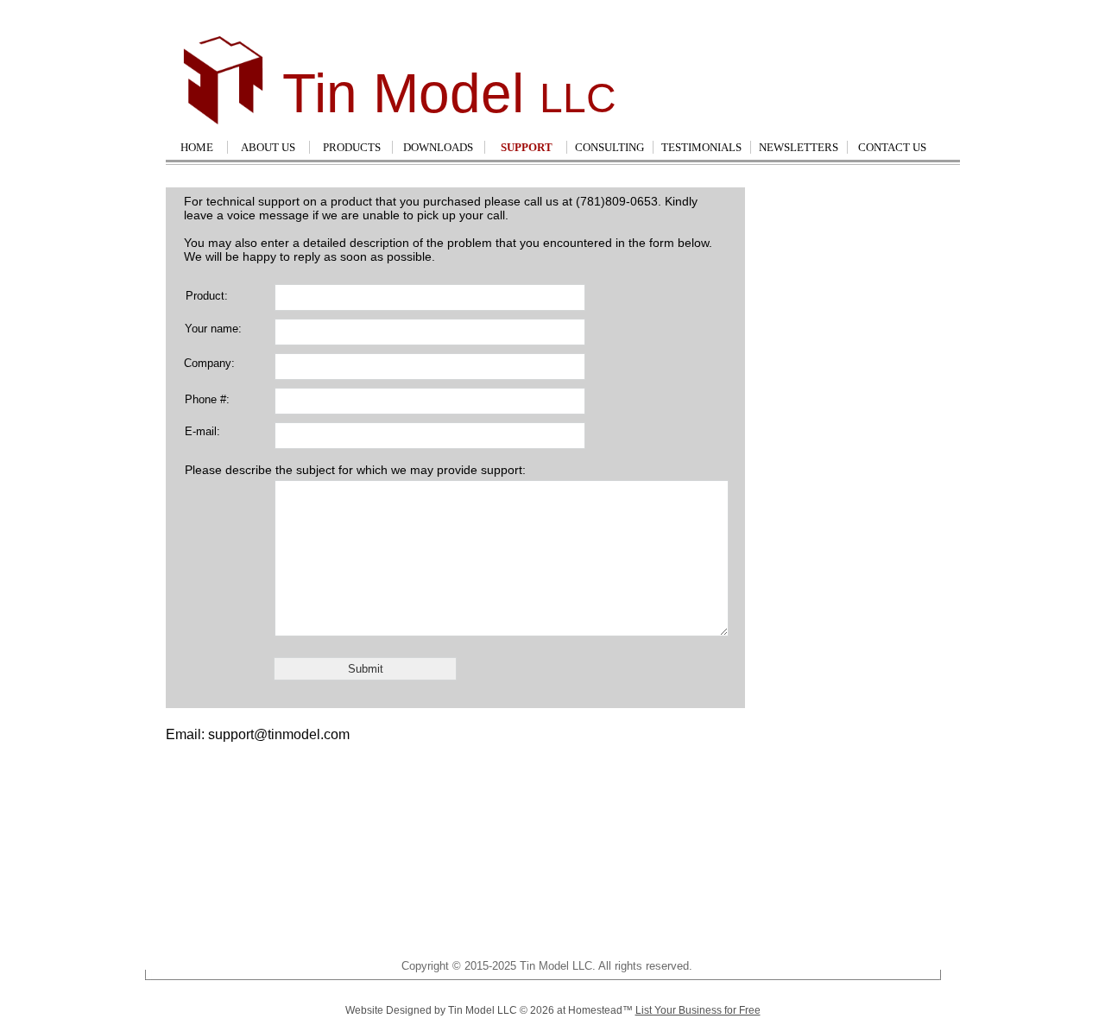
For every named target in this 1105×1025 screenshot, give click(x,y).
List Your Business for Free (698, 1010)
